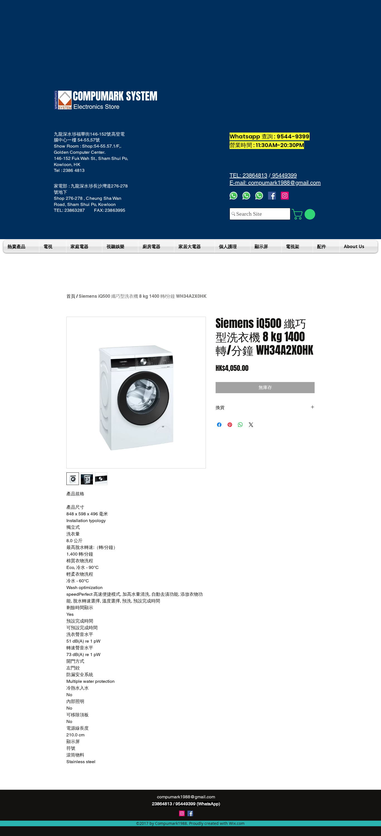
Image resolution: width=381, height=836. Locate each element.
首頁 (70, 296)
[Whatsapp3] (233, 196)
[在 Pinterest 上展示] (229, 424)
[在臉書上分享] (219, 424)
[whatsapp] (259, 196)
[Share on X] (251, 424)
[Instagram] (285, 196)
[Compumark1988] (190, 813)
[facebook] (272, 196)
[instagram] (182, 813)
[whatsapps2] (246, 196)
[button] (305, 214)
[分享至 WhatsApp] (240, 424)
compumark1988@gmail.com (186, 796)
